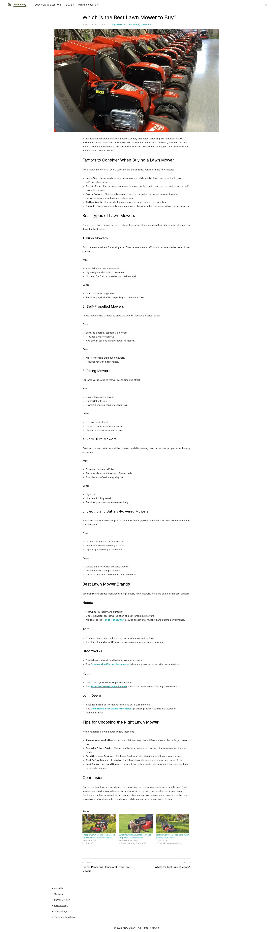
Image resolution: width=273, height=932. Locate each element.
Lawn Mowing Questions (48, 5)
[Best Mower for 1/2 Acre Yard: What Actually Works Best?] (172, 823)
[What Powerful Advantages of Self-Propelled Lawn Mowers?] (136, 823)
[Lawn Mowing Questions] (257, 3)
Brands (70, 5)
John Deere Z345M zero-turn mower (112, 708)
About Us (58, 888)
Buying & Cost (119, 24)
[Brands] (259, 3)
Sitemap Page (60, 911)
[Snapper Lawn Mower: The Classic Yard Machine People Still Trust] (99, 823)
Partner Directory (88, 5)
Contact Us (59, 894)
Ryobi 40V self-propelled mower (109, 686)
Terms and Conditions (64, 917)
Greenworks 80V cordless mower (110, 664)
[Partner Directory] (262, 3)
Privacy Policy (61, 905)
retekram (86, 24)
